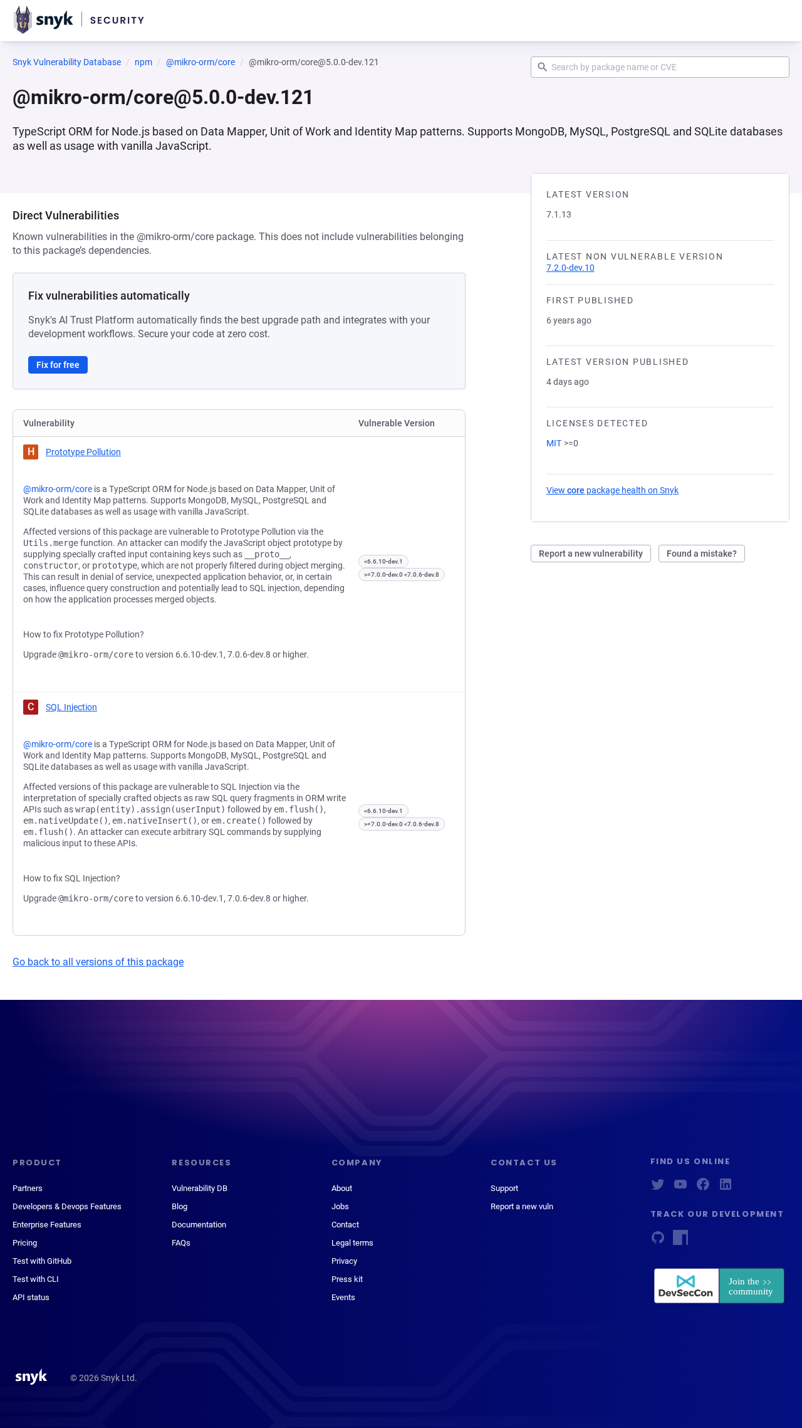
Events (343, 1297)
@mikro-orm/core (200, 62)
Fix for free (58, 365)
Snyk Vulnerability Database (67, 62)
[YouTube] (680, 1188)
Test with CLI (36, 1279)
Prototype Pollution (83, 452)
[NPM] (680, 1241)
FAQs (181, 1242)
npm (143, 62)
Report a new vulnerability (591, 554)
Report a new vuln (522, 1206)
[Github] (657, 1241)
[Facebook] (703, 1188)
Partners (28, 1188)
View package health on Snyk (612, 490)
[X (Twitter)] (657, 1188)
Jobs (340, 1206)
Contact (345, 1224)
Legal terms (352, 1242)
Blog (179, 1206)
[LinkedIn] (725, 1188)
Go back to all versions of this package (98, 962)
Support (504, 1188)
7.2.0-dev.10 (570, 268)
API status (31, 1297)
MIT (553, 443)
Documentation (199, 1224)
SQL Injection (71, 707)
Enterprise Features (47, 1224)
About (341, 1188)
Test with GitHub (42, 1261)
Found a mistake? (702, 554)
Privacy (344, 1261)
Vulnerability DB (199, 1188)
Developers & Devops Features (67, 1206)
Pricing (25, 1242)
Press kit (347, 1279)
